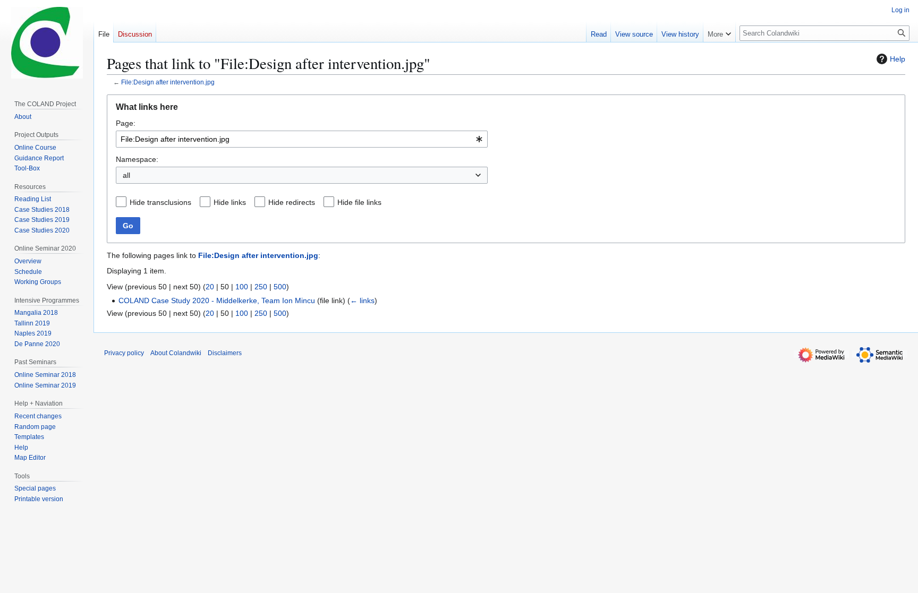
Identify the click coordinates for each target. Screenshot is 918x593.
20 (210, 286)
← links (362, 300)
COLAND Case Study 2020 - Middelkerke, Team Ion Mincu (216, 300)
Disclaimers (225, 353)
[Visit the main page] (46, 42)
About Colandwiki (175, 353)
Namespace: (137, 159)
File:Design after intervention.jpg (168, 82)
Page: (125, 123)
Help (897, 59)
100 (241, 286)
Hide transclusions (160, 202)
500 (280, 286)
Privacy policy (124, 353)
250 (260, 286)
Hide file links (359, 202)
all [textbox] (126, 175)
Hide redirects (291, 202)
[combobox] (302, 139)
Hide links (230, 202)
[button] (719, 31)
